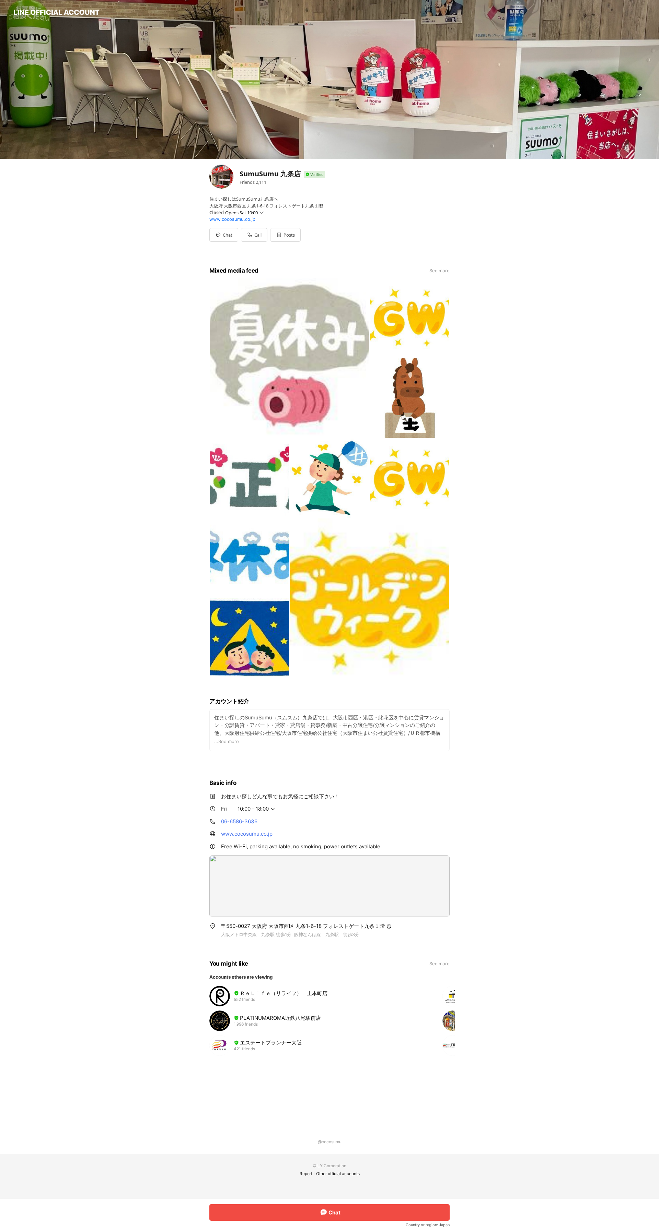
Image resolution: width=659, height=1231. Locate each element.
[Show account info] (314, 175)
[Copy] (389, 926)
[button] (285, 235)
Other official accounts (338, 1173)
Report (306, 1173)
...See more (226, 741)
